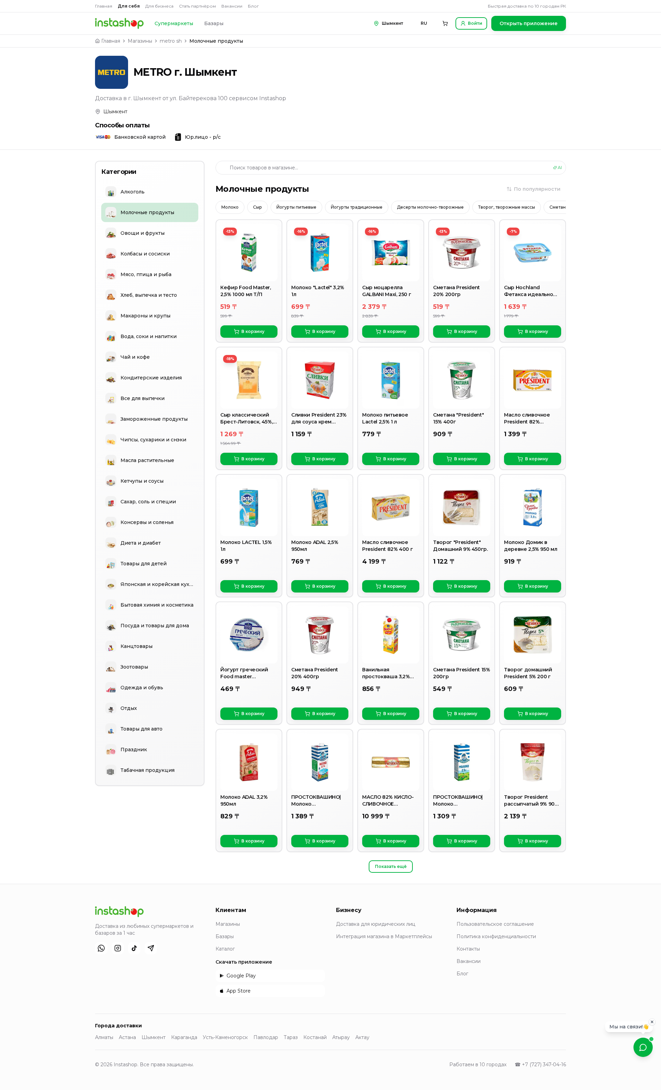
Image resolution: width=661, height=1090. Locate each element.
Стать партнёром (197, 6)
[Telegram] (151, 948)
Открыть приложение (529, 23)
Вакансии (231, 6)
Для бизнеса (159, 6)
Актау (362, 1037)
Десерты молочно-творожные (430, 207)
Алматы (104, 1037)
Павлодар (265, 1037)
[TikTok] (134, 948)
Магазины (140, 41)
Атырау (341, 1037)
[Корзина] (445, 23)
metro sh (171, 41)
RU (424, 23)
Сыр (257, 207)
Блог (253, 6)
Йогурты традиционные (356, 207)
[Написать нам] (643, 1047)
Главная (103, 6)
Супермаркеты (174, 23)
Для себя (129, 6)
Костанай (315, 1037)
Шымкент (153, 1037)
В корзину (252, 331)
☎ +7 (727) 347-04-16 (540, 1064)
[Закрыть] (652, 1022)
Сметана (558, 207)
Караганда (184, 1037)
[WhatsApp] (101, 948)
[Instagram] (118, 948)
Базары (213, 23)
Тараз (291, 1037)
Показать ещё (391, 866)
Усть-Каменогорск (225, 1037)
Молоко (230, 207)
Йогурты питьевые (296, 207)
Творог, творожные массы (506, 207)
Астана (127, 1037)
